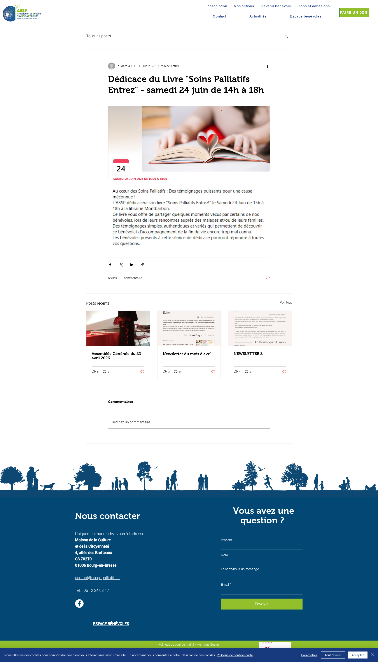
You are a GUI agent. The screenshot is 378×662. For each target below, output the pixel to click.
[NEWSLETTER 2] (260, 328)
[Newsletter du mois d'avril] (189, 328)
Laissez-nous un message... (241, 569)
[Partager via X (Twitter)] (121, 264)
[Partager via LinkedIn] (132, 264)
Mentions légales (208, 644)
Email (225, 584)
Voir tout (286, 302)
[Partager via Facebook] (110, 264)
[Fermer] (372, 655)
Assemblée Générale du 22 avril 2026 (116, 355)
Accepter (358, 655)
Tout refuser (333, 655)
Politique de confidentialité (176, 644)
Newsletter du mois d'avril (187, 354)
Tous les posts (98, 36)
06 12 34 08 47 (96, 590)
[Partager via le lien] (142, 264)
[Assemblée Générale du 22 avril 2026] (118, 328)
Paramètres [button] (309, 655)
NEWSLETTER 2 (248, 353)
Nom (224, 555)
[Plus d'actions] (267, 66)
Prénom (226, 539)
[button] (286, 36)
